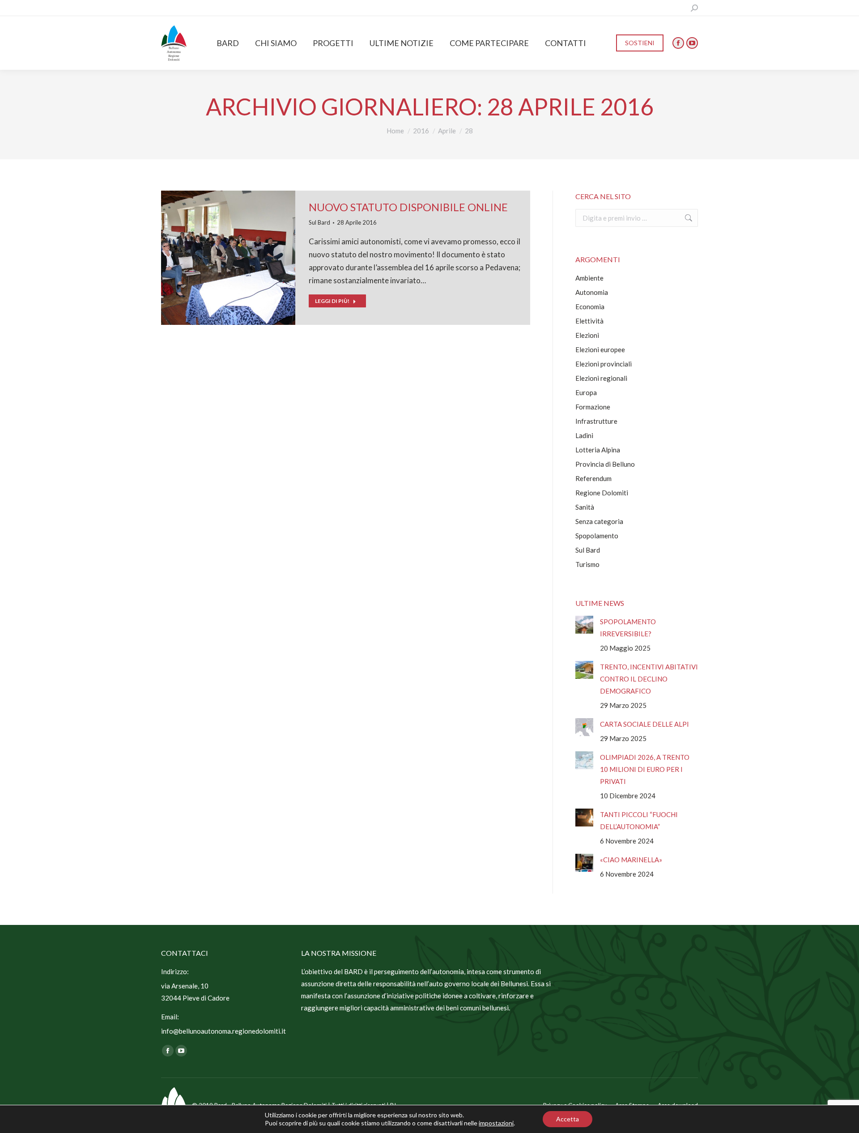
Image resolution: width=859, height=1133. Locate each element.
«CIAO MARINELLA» (631, 860)
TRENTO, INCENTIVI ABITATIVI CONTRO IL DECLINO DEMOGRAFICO (649, 679)
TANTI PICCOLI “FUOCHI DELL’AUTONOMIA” (639, 820)
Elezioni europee (600, 349)
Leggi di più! (332, 301)
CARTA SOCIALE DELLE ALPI (644, 724)
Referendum (593, 478)
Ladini (584, 435)
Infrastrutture (596, 421)
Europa (586, 392)
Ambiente (589, 278)
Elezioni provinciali (603, 364)
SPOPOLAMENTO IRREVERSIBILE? (628, 628)
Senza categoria (599, 521)
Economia (589, 306)
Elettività (589, 321)
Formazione (592, 407)
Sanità (584, 507)
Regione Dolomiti (601, 493)
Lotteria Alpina (597, 450)
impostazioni (496, 1123)
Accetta (567, 1119)
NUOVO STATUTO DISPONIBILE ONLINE (408, 206)
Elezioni (587, 335)
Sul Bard (319, 222)
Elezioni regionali (601, 378)
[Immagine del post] (584, 625)
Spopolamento (596, 536)
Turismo (587, 564)
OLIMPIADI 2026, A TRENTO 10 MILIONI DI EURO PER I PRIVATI (644, 769)
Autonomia (591, 292)
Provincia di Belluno (605, 464)
